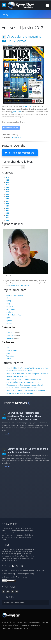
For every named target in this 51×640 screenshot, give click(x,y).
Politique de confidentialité (30, 625)
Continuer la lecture (10, 127)
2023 (7, 185)
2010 (7, 215)
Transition (10, 356)
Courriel (12, 577)
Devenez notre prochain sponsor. (14, 602)
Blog (5, 14)
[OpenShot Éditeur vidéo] (11, 615)
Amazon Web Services (15, 295)
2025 (7, 180)
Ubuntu (9, 323)
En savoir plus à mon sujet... (19, 285)
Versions (10, 335)
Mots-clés (8, 342)
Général (9, 332)
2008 (7, 220)
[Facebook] (3, 591)
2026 (7, 178)
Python (9, 320)
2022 (7, 187)
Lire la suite (6, 434)
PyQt (8, 318)
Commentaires (12, 350)
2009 (7, 218)
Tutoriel (9, 359)
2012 (7, 211)
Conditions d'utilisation (10, 628)
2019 (7, 194)
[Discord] (12, 591)
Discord (24, 577)
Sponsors (8, 597)
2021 (7, 189)
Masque (9, 353)
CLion (8, 298)
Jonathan (11, 45)
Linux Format (26, 106)
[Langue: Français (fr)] (47, 5)
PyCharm (10, 312)
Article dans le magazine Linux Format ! (24, 38)
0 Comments (16, 137)
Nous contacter (12, 566)
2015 (7, 203)
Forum (18, 577)
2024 (7, 182)
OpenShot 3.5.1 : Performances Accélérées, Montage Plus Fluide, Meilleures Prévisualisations (24, 416)
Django (9, 301)
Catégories (9, 327)
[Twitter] (8, 591)
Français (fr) (24, 628)
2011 (7, 213)
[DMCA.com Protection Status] (9, 581)
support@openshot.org (25, 574)
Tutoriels (10, 338)
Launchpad (11, 309)
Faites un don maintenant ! (21, 152)
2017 (7, 199)
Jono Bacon (17, 111)
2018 (7, 196)
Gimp (8, 303)
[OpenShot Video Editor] (20, 5)
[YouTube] (17, 591)
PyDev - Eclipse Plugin (14, 315)
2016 (7, 201)
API (8, 347)
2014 (7, 206)
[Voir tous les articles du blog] (30, 403)
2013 (7, 208)
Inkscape (10, 306)
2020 (7, 192)
